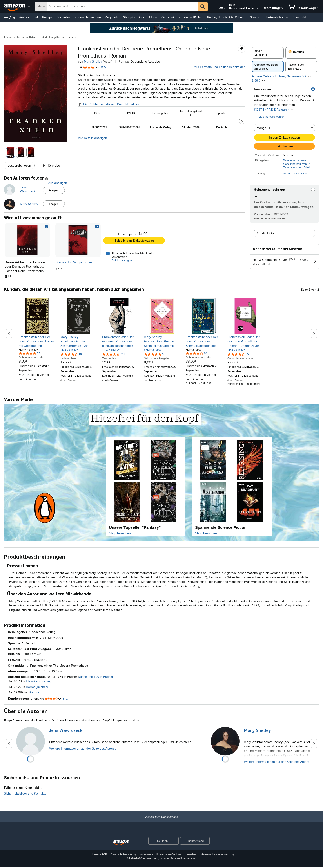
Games (255, 17)
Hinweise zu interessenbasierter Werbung (210, 854)
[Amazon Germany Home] (121, 842)
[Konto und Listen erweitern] (257, 8)
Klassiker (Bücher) (38, 681)
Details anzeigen (122, 260)
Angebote (112, 17)
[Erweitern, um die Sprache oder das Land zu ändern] (224, 8)
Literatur (33, 692)
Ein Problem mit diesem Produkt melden (111, 104)
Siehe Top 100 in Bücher (96, 676)
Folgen (54, 190)
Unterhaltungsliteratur (52, 37)
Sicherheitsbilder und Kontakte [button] (25, 793)
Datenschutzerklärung (123, 854)
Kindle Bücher (193, 17)
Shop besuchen (120, 533)
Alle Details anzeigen (92, 138)
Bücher (8, 37)
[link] (78, 240)
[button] (9, 17)
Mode (153, 17)
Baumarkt (299, 17)
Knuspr (47, 17)
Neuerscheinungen (87, 17)
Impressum (146, 854)
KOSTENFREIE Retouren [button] (272, 109)
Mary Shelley (93, 61)
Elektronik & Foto (276, 17)
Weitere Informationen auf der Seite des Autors (81, 748)
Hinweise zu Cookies (168, 854)
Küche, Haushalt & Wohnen (226, 17)
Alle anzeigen (57, 183)
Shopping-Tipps (134, 17)
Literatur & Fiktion (26, 37)
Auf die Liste (265, 233)
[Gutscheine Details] (179, 17)
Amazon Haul (28, 17)
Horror (72, 37)
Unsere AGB (99, 854)
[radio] (267, 52)
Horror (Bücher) (37, 687)
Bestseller (63, 17)
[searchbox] (122, 6)
